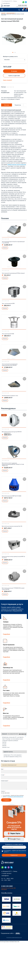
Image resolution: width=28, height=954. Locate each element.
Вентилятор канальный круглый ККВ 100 (12, 431)
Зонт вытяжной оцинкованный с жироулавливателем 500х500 (10, 364)
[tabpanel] (14, 38)
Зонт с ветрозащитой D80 (8, 303)
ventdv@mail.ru (6, 3)
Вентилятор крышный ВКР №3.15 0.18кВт (11, 495)
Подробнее (6, 634)
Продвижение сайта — (8, 933)
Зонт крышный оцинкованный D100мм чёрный (13, 273)
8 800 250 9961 (22, 5)
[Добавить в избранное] (24, 27)
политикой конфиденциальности (15, 796)
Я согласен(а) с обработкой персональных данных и (13, 796)
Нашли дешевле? (7, 80)
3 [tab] (15, 52)
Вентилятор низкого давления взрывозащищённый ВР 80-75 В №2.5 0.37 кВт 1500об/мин (13, 464)
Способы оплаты (6, 893)
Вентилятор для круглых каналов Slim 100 (12, 526)
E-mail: (3, 774)
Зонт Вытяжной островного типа (10, 395)
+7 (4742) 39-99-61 (6, 873)
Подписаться (14, 855)
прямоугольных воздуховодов (16, 164)
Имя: (2, 769)
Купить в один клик (14, 75)
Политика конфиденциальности (14, 937)
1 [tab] (12, 52)
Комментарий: (5, 780)
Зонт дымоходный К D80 (8, 333)
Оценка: (3, 791)
